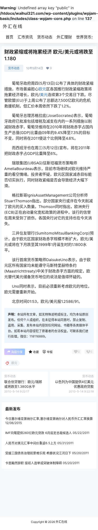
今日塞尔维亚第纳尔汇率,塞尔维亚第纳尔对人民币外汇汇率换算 (49, 418)
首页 (9, 37)
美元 (44, 94)
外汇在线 (61, 522)
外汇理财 (64, 37)
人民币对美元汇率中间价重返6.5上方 (30, 443)
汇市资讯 (25, 37)
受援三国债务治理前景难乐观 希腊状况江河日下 (38, 453)
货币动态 (44, 37)
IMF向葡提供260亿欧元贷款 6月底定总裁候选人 (38, 433)
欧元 (42, 89)
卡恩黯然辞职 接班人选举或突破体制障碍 (33, 463)
